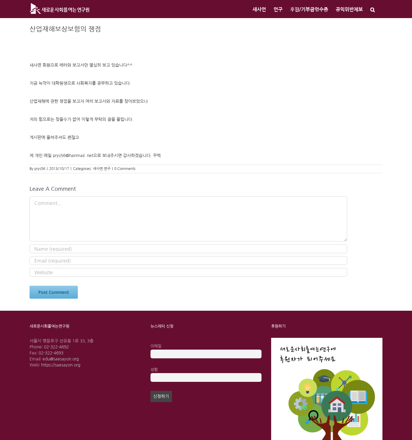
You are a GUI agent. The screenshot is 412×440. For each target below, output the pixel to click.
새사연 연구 (101, 169)
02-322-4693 (51, 353)
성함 (154, 370)
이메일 (156, 346)
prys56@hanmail (68, 155)
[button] (372, 9)
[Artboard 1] (326, 340)
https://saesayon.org (60, 365)
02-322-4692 (56, 347)
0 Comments (124, 169)
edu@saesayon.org (61, 359)
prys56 (39, 169)
